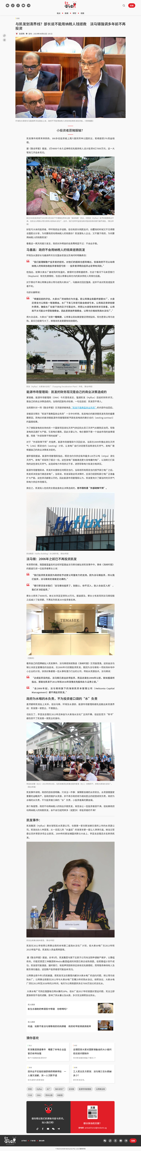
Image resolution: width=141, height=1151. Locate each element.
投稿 (132, 5)
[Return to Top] (136, 1147)
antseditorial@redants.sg (96, 1127)
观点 (58, 13)
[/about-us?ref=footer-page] (7, 5)
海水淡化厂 (59, 1089)
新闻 (66, 13)
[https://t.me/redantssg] (28, 5)
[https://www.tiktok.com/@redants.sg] (13, 5)
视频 (82, 13)
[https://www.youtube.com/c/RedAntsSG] (23, 5)
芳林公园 (48, 1095)
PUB (30, 1095)
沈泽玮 (21, 33)
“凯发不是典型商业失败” (83, 407)
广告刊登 (32, 1141)
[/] (70, 5)
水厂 (48, 1089)
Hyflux (39, 1089)
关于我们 (24, 1141)
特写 (74, 13)
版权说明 (41, 1141)
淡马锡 (71, 1089)
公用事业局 (100, 1089)
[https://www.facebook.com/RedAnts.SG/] (18, 5)
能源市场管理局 (85, 1089)
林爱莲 (60, 1095)
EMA (39, 1095)
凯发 (30, 1089)
